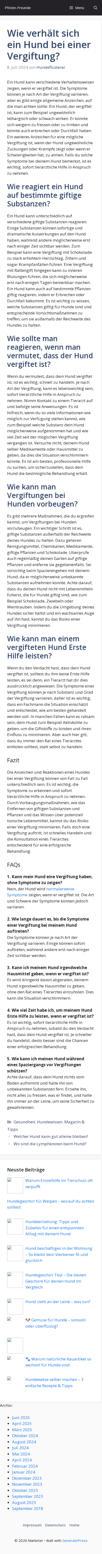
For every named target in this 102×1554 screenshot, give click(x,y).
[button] (95, 7)
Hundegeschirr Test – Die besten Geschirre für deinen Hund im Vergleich (55, 1281)
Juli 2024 (20, 1447)
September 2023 (27, 1496)
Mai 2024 (21, 1454)
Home (74, 1525)
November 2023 (27, 1484)
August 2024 (24, 1441)
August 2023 (24, 1502)
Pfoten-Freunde (18, 7)
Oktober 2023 (25, 1490)
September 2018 (27, 1508)
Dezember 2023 (27, 1478)
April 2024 (22, 1460)
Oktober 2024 (25, 1435)
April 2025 (22, 1423)
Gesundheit (24, 1122)
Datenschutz (55, 1525)
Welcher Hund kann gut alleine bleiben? (51, 1136)
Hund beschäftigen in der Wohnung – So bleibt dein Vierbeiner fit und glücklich (58, 1254)
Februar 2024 (25, 1466)
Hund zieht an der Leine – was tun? (57, 1301)
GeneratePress (75, 1540)
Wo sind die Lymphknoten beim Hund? (50, 1143)
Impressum (32, 1525)
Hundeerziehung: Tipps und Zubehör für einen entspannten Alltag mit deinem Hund (54, 1227)
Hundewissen (49, 1122)
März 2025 (22, 1429)
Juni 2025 (21, 1417)
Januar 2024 (23, 1472)
